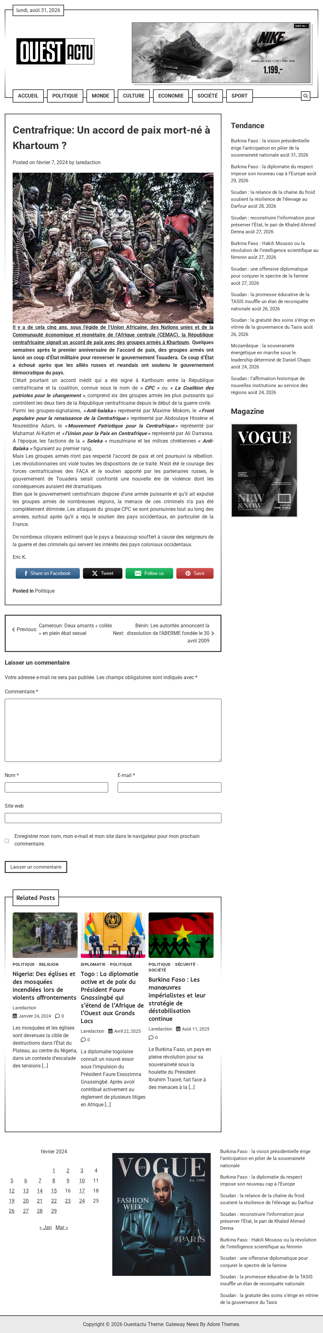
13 (26, 1191)
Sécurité (185, 965)
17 (82, 1191)
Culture (133, 96)
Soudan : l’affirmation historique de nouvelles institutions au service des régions (269, 386)
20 (26, 1201)
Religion (48, 965)
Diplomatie (93, 965)
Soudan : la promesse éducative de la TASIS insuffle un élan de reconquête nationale (270, 302)
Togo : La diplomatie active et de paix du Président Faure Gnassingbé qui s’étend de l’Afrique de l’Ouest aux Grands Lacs (112, 997)
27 (26, 1211)
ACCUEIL (28, 96)
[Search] (305, 96)
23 (68, 1201)
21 (40, 1201)
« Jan (45, 1227)
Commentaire (21, 692)
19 (12, 1201)
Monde (100, 96)
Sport (240, 96)
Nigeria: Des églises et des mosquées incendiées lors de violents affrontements (45, 985)
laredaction (88, 162)
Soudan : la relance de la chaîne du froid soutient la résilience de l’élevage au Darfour (273, 199)
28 (40, 1211)
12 (12, 1191)
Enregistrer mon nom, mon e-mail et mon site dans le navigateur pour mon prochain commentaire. (107, 840)
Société (207, 96)
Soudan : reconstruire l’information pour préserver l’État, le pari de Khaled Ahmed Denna (273, 225)
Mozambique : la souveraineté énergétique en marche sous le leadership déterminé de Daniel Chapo (271, 353)
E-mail (126, 775)
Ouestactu (135, 1324)
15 (54, 1191)
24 (82, 1201)
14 (40, 1191)
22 (54, 1201)
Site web (14, 806)
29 (54, 1211)
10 (82, 1181)
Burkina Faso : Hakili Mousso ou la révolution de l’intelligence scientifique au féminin (274, 250)
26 (12, 1211)
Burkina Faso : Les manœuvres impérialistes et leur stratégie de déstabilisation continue (177, 999)
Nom (12, 775)
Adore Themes (223, 1324)
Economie (171, 96)
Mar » (62, 1227)
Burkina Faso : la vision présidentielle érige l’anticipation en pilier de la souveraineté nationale (270, 148)
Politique (65, 96)
